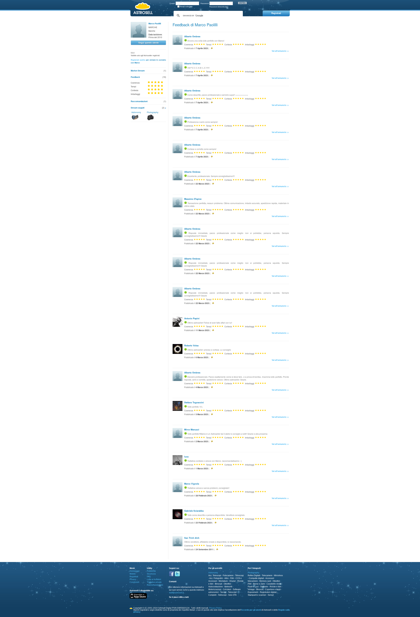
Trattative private (154, 582)
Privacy (133, 579)
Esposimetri (253, 592)
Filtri (232, 578)
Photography (152, 112)
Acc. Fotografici (216, 578)
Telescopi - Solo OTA (227, 595)
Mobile (133, 574)
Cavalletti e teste (274, 584)
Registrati (134, 576)
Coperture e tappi (273, 589)
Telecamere (267, 575)
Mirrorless (278, 575)
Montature (223, 581)
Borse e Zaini (259, 584)
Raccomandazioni (139, 101)
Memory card (265, 581)
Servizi (223, 592)
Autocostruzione (215, 586)
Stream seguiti (137, 107)
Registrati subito (138, 60)
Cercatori (227, 589)
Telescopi (239, 575)
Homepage (135, 571)
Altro (226, 578)
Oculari (232, 581)
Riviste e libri (275, 586)
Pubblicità (151, 571)
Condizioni (134, 582)
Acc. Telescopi (214, 575)
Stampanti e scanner (257, 595)
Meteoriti (228, 586)
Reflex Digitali (254, 575)
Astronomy (136, 112)
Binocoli (218, 584)
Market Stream (138, 70)
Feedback (135, 77)
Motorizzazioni (214, 589)
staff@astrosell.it (176, 593)
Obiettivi (227, 584)
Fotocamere (228, 575)
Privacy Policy (215, 608)
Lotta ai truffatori (154, 579)
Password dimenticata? (218, 7)
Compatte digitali (256, 578)
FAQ (149, 576)
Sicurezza (151, 574)
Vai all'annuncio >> (280, 50)
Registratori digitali (268, 592)
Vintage (251, 589)
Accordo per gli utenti (251, 610)
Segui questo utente (148, 42)
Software (264, 586)
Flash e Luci (253, 586)
